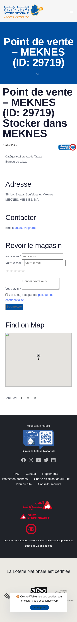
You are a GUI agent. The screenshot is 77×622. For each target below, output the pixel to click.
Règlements (50, 473)
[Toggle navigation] (61, 11)
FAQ (16, 473)
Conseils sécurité (49, 484)
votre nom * (13, 256)
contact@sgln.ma (24, 227)
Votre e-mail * (14, 263)
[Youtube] (38, 460)
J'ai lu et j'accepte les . (29, 297)
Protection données (15, 479)
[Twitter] (46, 460)
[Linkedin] (53, 460)
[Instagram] (31, 460)
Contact (31, 473)
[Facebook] (23, 460)
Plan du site (24, 484)
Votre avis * (13, 288)
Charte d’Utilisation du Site (52, 479)
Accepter (39, 607)
